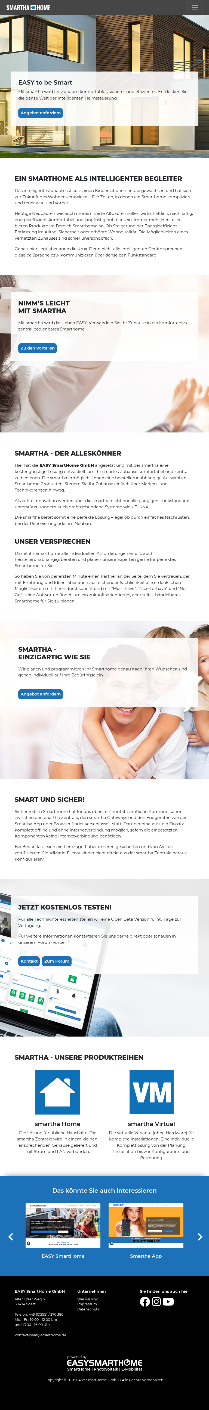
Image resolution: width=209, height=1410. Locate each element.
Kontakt (29, 961)
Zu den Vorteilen (38, 348)
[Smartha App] (146, 1225)
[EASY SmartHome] (63, 1225)
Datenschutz (88, 1309)
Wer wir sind (88, 1299)
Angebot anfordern (41, 112)
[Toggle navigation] (194, 7)
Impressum (87, 1304)
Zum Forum (56, 961)
